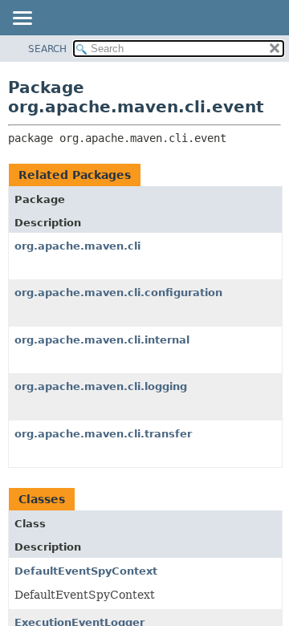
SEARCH (47, 49)
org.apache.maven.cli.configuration (118, 293)
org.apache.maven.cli (77, 246)
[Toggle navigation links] (21, 19)
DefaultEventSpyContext (85, 571)
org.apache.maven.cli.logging (100, 386)
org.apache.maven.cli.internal (101, 340)
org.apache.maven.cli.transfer (103, 434)
